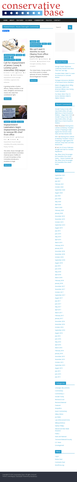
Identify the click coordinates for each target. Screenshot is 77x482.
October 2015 (59, 362)
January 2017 (59, 318)
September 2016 (60, 330)
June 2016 (58, 339)
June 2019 (58, 234)
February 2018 (59, 280)
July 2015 (57, 371)
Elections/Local (59, 399)
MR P (56, 137)
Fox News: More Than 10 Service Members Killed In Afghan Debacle (63, 96)
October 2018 (59, 257)
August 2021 (59, 178)
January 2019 (59, 248)
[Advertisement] (65, 42)
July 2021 (57, 181)
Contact (57, 20)
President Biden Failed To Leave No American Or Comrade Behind (65, 75)
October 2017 (59, 292)
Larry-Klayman (44, 59)
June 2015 (58, 374)
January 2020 (59, 213)
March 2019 (58, 242)
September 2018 (60, 260)
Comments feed (60, 462)
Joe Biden (58, 417)
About (12, 20)
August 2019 (59, 228)
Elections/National (9, 55)
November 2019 (60, 219)
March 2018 (58, 277)
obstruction (20, 144)
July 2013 (57, 377)
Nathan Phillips (59, 426)
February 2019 (59, 245)
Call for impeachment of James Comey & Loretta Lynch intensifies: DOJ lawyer (14, 66)
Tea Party (10, 147)
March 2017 (58, 312)
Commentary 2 (59, 394)
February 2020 (59, 210)
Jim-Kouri (19, 73)
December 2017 (60, 286)
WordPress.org (59, 465)
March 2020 (58, 207)
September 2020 (60, 190)
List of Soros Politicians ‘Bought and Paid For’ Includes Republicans (64, 149)
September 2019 (60, 225)
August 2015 (59, 368)
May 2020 (58, 201)
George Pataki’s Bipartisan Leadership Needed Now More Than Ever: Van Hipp (64, 68)
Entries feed (58, 459)
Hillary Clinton (59, 414)
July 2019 (57, 231)
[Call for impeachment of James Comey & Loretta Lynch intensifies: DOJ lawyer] (14, 40)
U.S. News (28, 20)
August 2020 (59, 193)
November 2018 (60, 254)
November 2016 (60, 324)
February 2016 (59, 350)
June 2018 (58, 269)
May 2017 (58, 307)
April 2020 (58, 204)
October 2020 (59, 187)
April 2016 (58, 345)
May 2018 (58, 272)
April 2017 (58, 310)
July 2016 (57, 336)
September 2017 (60, 295)
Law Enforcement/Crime (62, 420)
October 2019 (59, 222)
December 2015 (60, 356)
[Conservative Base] (32, 3)
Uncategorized (59, 445)
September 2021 (60, 175)
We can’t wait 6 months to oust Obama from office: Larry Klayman (39, 53)
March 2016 (58, 348)
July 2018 (57, 266)
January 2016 (59, 353)
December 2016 (60, 321)
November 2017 (60, 289)
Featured (20, 20)
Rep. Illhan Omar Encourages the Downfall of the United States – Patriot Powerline (64, 156)
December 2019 (60, 216)
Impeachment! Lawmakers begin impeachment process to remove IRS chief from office (14, 129)
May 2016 (58, 342)
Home (5, 20)
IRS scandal (13, 144)
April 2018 (58, 274)
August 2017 (59, 298)
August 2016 (59, 333)
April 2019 (58, 239)
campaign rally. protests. (62, 388)
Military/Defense (60, 423)
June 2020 (58, 199)
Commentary (39, 20)
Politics (49, 20)
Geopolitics (58, 408)
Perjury (6, 147)
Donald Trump (59, 396)
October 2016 (59, 327)
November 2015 (60, 359)
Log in (57, 456)
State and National (60, 436)
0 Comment (12, 139)
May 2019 (58, 237)
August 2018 (59, 263)
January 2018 (59, 283)
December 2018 (60, 251)
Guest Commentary (61, 411)
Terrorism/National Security (63, 439)
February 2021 (59, 184)
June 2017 (58, 304)
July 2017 (57, 301)
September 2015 (60, 365)
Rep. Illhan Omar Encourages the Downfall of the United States (64, 162)
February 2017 (59, 315)
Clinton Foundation (17, 75)
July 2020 (57, 196)
